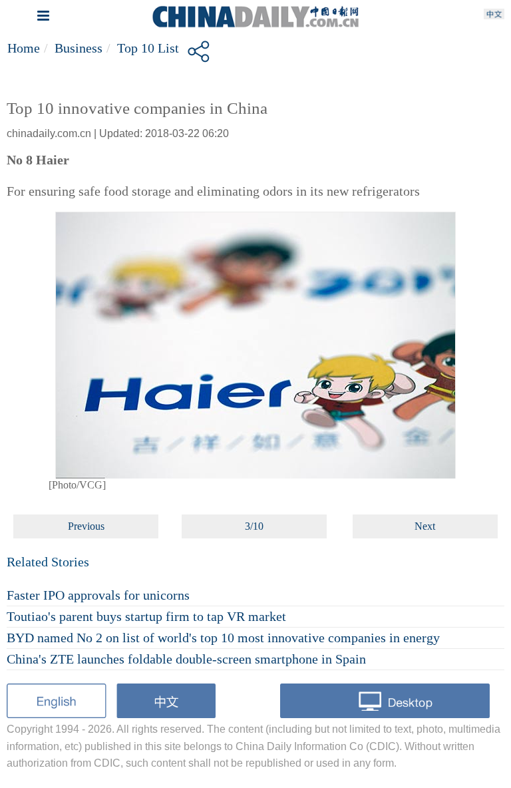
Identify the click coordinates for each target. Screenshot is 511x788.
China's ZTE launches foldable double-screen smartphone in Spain (186, 659)
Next (425, 526)
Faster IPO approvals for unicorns (98, 595)
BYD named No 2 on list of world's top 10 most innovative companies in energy (223, 637)
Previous (86, 526)
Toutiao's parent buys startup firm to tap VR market (146, 616)
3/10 (254, 526)
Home (23, 48)
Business (78, 48)
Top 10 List (148, 48)
